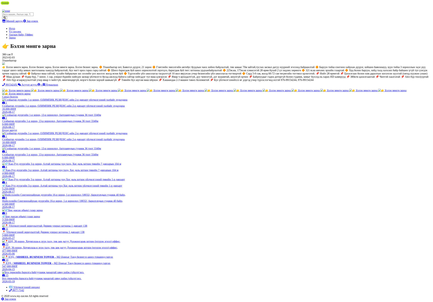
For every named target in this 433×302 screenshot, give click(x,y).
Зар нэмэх (32, 21)
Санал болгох (10, 96)
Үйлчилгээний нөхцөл (26, 287)
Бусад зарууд (9, 130)
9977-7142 (18, 290)
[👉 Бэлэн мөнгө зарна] (16, 90)
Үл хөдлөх (15, 31)
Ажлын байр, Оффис (21, 34)
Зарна (12, 37)
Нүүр (12, 28)
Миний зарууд (14, 21)
